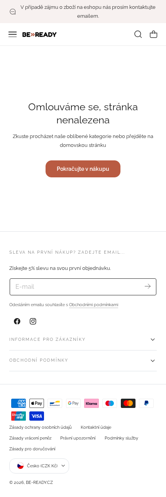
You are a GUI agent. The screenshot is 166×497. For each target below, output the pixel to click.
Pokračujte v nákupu (83, 168)
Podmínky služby (121, 438)
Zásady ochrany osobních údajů (40, 427)
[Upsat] (148, 286)
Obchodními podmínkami (93, 304)
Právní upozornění (77, 438)
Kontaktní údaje (96, 427)
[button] (13, 34)
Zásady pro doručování (32, 448)
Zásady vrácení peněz (30, 438)
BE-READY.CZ (39, 482)
